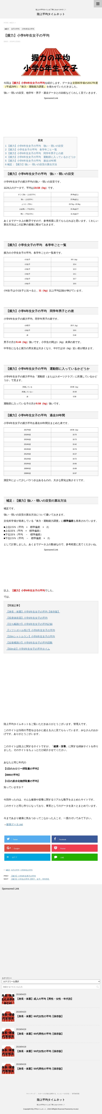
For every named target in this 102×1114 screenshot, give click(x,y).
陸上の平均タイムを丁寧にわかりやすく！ (51, 1105)
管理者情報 (75, 1094)
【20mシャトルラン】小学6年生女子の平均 (30, 636)
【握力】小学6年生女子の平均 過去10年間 (30, 160)
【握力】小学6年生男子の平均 (23, 876)
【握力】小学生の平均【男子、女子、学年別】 (30, 879)
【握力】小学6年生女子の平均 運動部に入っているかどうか (40, 157)
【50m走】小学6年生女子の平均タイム (28, 648)
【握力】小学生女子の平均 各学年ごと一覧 (31, 149)
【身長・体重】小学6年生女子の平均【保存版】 (33, 611)
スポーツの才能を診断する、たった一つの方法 (53, 1094)
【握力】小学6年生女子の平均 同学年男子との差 (34, 153)
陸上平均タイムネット (51, 14)
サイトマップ (30, 1094)
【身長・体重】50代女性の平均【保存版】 (40, 1051)
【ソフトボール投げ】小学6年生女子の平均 (30, 630)
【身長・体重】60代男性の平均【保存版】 (40, 1033)
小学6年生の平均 (26, 870)
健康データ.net (14, 824)
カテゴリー (7, 978)
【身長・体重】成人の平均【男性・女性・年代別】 (44, 998)
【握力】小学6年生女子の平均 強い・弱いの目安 (34, 145)
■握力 (8, 870)
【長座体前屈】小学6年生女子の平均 (27, 617)
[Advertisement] (51, 116)
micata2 (75, 1109)
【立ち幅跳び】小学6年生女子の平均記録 (29, 624)
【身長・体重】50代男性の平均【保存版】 (40, 1068)
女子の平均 (15, 870)
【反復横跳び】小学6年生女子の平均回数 (29, 642)
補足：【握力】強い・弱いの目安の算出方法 (31, 164)
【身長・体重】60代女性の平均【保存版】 (40, 1016)
